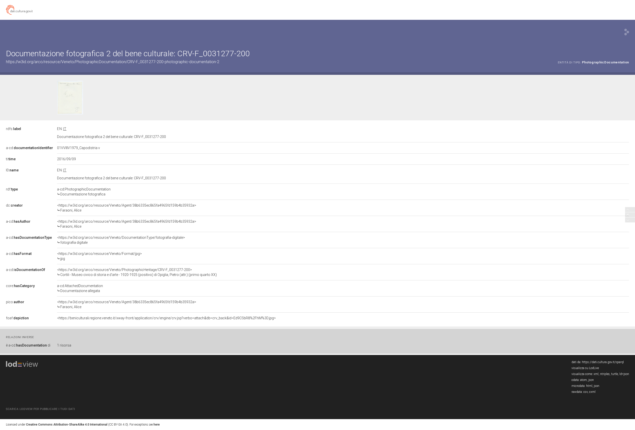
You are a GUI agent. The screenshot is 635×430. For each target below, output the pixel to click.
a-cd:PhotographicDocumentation (84, 191)
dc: (14, 205)
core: (20, 286)
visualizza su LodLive (585, 368)
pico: (15, 302)
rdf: (12, 189)
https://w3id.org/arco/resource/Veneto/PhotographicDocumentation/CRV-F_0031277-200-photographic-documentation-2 (112, 61)
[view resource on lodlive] (626, 32)
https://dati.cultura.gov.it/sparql (603, 362)
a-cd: (29, 148)
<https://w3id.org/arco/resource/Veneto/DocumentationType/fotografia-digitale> (121, 240)
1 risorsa (64, 345)
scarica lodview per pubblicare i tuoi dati (40, 409)
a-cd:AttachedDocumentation (80, 288)
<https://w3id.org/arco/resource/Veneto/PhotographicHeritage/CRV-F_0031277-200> (137, 272)
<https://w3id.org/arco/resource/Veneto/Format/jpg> (99, 256)
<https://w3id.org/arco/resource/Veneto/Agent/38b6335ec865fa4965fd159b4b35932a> (126, 207)
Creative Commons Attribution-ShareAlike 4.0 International (66, 424)
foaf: (17, 318)
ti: (11, 159)
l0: (12, 170)
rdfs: (13, 129)
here (157, 424)
